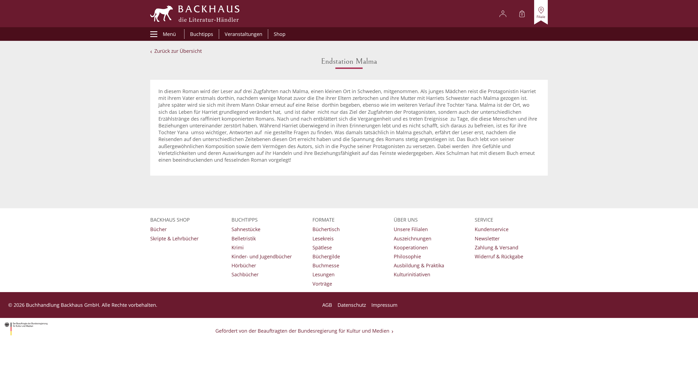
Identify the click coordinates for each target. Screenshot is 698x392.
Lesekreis (323, 238)
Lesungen (323, 274)
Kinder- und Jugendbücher (261, 256)
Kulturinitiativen (412, 274)
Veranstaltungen (243, 34)
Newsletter (487, 238)
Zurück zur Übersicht (178, 51)
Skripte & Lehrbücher (174, 238)
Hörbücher (243, 265)
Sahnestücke (245, 229)
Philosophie (407, 256)
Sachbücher (244, 274)
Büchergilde (326, 256)
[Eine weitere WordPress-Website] (194, 13)
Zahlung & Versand (496, 247)
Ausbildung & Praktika (419, 265)
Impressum (384, 305)
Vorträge (322, 283)
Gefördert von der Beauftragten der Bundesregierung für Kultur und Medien (302, 330)
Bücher (158, 229)
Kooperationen (411, 247)
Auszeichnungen (412, 238)
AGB (327, 305)
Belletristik (243, 238)
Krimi (237, 247)
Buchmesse (325, 265)
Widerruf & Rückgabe (499, 256)
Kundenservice (492, 229)
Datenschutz (352, 305)
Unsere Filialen (411, 229)
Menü (169, 34)
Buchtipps (201, 34)
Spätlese (322, 247)
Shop (279, 34)
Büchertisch (326, 229)
